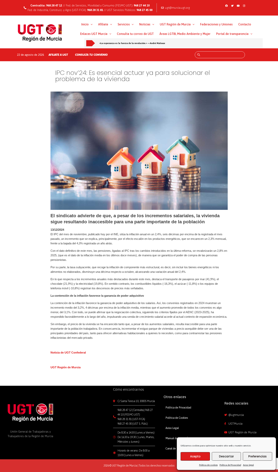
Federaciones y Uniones (216, 24)
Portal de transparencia (232, 33)
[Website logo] (40, 33)
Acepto (195, 456)
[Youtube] (238, 5)
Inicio (85, 24)
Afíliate (103, 24)
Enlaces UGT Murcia (93, 33)
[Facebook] (226, 5)
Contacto (244, 24)
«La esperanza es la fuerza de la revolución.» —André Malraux (132, 43)
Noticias (144, 24)
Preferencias (257, 456)
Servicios (124, 24)
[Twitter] (232, 5)
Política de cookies (208, 465)
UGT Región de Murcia (175, 24)
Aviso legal (248, 465)
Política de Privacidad (230, 465)
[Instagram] (244, 5)
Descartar (226, 456)
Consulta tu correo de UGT (135, 33)
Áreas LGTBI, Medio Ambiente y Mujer (184, 33)
